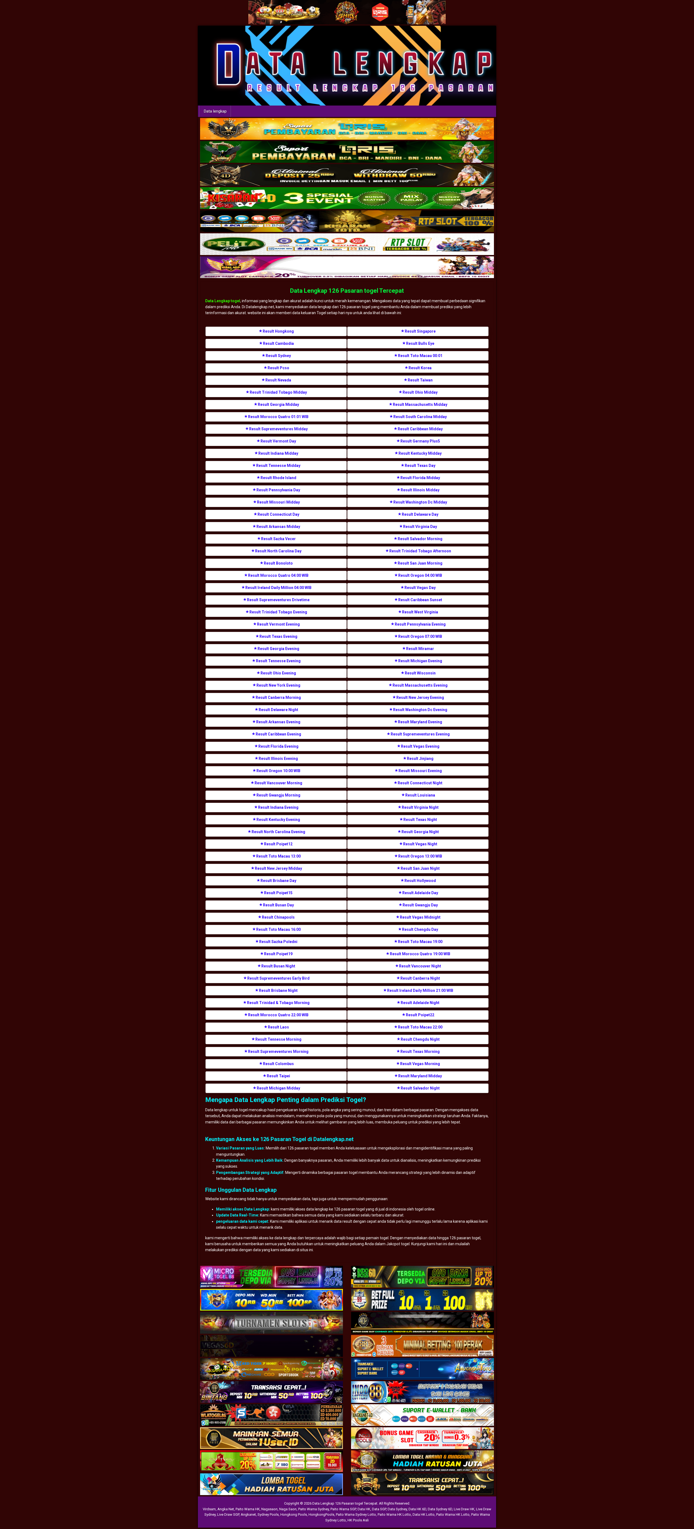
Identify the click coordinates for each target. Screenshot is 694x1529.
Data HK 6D (417, 1509)
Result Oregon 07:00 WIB (420, 636)
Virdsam (209, 1509)
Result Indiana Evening (278, 807)
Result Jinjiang (420, 758)
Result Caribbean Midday (420, 429)
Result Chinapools (278, 917)
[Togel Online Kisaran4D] (347, 198)
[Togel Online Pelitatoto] (347, 244)
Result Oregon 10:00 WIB (278, 771)
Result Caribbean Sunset (420, 600)
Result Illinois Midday (420, 490)
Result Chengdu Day (420, 929)
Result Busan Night (278, 966)
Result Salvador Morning (420, 539)
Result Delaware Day (420, 514)
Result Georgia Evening (278, 648)
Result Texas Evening (278, 636)
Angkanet (248, 1514)
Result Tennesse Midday (278, 465)
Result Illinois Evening (278, 758)
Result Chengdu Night (420, 1039)
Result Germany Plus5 (420, 441)
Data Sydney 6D (440, 1509)
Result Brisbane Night (278, 990)
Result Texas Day (420, 465)
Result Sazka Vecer (278, 539)
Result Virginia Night (420, 807)
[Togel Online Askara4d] (271, 1369)
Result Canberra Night (420, 978)
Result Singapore (420, 331)
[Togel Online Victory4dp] (271, 1300)
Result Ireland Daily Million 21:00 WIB (420, 990)
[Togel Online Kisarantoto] (347, 221)
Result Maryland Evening (420, 722)
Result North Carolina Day (278, 551)
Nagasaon (269, 1509)
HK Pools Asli (358, 1520)
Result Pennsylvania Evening (420, 624)
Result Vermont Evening (278, 624)
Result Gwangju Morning (278, 795)
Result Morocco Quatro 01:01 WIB (278, 417)
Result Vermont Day (278, 441)
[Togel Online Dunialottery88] (422, 1346)
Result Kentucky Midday (420, 453)
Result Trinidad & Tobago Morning (278, 1003)
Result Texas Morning (420, 1051)
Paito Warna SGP (343, 1509)
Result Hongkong (278, 331)
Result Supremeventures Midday (278, 429)
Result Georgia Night (420, 832)
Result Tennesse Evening (278, 661)
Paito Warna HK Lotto (394, 1514)
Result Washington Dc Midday (420, 502)
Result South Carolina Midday (420, 417)
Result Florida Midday (420, 478)
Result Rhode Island (278, 478)
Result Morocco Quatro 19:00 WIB (420, 954)
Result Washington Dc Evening (420, 710)
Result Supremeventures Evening (420, 734)
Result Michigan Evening (420, 661)
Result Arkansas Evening (278, 722)
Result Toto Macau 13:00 (278, 856)
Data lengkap (215, 111)
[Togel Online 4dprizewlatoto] (271, 1438)
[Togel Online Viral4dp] (347, 267)
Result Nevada (278, 380)
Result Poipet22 (420, 1015)
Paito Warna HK (248, 1509)
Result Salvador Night (420, 1088)
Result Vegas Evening (420, 746)
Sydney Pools (268, 1514)
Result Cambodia (278, 343)
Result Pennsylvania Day (278, 490)
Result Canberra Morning (278, 697)
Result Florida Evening (278, 746)
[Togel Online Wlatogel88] (271, 1415)
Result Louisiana (420, 795)
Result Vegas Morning (420, 1064)
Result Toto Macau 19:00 (420, 941)
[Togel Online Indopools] (422, 1438)
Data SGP (379, 1509)
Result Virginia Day (420, 526)
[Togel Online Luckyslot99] (422, 1300)
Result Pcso (278, 368)
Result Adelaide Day (420, 893)
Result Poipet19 (278, 954)
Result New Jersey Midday (278, 868)
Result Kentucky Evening (278, 819)
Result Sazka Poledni (278, 941)
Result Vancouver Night (420, 966)
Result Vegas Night (420, 844)
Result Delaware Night (278, 710)
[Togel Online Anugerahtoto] (422, 1369)
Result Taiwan (420, 380)
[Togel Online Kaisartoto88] (271, 1461)
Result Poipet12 (278, 844)
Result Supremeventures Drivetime (278, 600)
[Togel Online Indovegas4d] (422, 1484)
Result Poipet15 (278, 893)
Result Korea (420, 368)
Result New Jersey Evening (420, 697)
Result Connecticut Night (420, 783)
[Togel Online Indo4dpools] (271, 1484)
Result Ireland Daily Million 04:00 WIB (278, 587)
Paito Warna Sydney (313, 1509)
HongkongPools (321, 1514)
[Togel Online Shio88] (422, 1461)
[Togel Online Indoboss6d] (422, 1277)
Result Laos (278, 1027)
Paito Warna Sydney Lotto (356, 1514)
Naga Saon (288, 1509)
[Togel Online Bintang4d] (271, 1392)
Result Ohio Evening (278, 673)
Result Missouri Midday (278, 502)
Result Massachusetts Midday (420, 404)
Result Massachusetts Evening (420, 685)
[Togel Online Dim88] (347, 152)
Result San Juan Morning (420, 563)
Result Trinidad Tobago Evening (278, 612)
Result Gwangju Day (420, 905)
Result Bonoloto (278, 563)
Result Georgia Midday (278, 404)
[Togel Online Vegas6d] (271, 1346)
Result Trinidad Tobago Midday (278, 392)
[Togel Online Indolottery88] (422, 1392)
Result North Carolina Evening (278, 832)
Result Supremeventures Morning (278, 1051)
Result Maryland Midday (420, 1076)
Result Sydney (278, 355)
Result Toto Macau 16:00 (278, 929)
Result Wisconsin (420, 673)
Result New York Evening (278, 685)
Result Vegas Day (420, 587)
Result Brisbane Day (278, 880)
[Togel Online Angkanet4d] (422, 1415)
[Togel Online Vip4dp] (422, 1323)
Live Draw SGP (228, 1514)
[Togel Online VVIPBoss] (347, 129)
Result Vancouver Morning (278, 783)
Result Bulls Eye (420, 343)
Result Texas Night (420, 819)
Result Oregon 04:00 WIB (420, 575)
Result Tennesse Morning (278, 1039)
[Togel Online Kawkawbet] (271, 1323)
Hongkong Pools (293, 1514)
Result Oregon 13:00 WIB (420, 856)
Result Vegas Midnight (420, 917)
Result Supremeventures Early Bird (278, 978)
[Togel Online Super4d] (347, 175)
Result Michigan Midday (278, 1088)
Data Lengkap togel (222, 301)
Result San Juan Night (420, 868)
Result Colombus (278, 1064)
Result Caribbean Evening (278, 734)
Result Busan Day (278, 905)
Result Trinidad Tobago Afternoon (420, 551)
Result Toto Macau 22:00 (420, 1027)
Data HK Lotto (424, 1514)
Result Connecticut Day (278, 514)
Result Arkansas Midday (278, 526)
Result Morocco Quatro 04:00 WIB (278, 575)
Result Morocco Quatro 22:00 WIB (278, 1015)
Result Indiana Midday (278, 453)
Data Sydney (397, 1509)
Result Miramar (420, 648)
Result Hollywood (420, 880)
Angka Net (225, 1509)
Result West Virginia (420, 612)
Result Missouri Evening (420, 771)
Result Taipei (278, 1076)
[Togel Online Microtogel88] (271, 1277)
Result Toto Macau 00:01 (420, 355)
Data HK (364, 1509)
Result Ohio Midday (420, 392)
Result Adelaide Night (420, 1003)
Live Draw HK (464, 1509)
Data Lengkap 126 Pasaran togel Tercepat (347, 290)
